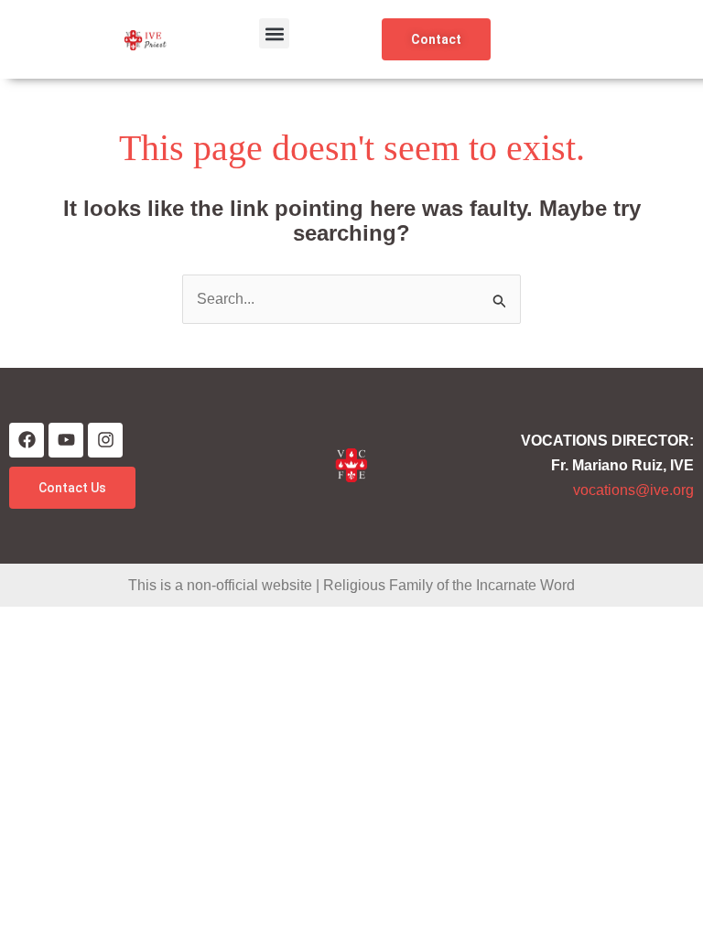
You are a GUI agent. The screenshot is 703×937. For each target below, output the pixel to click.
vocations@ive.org (633, 490)
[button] (274, 33)
